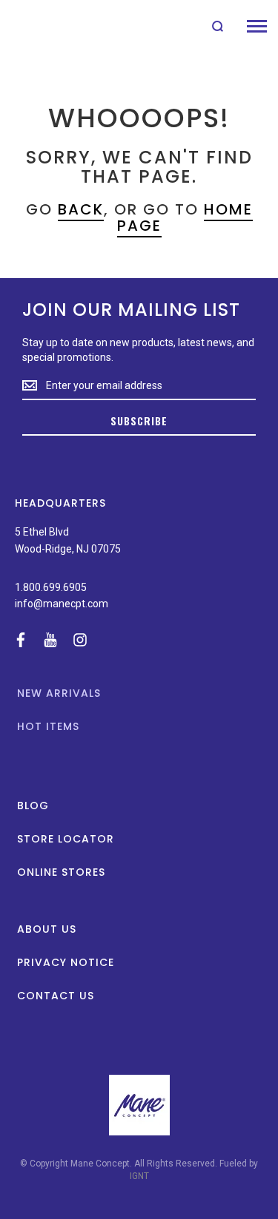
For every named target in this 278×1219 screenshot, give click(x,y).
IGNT (139, 1176)
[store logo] (46, 26)
